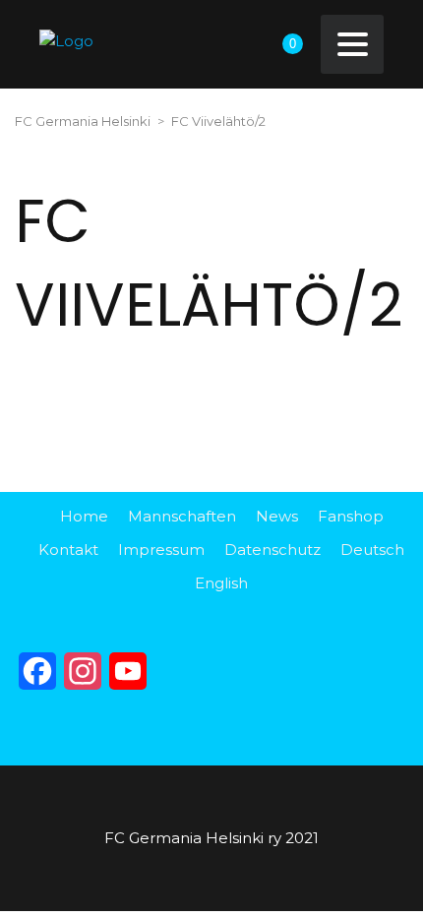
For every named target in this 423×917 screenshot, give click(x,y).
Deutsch (372, 549)
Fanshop (351, 516)
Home (84, 516)
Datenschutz (272, 549)
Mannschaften (182, 516)
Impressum (161, 549)
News (277, 516)
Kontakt (68, 549)
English (221, 583)
